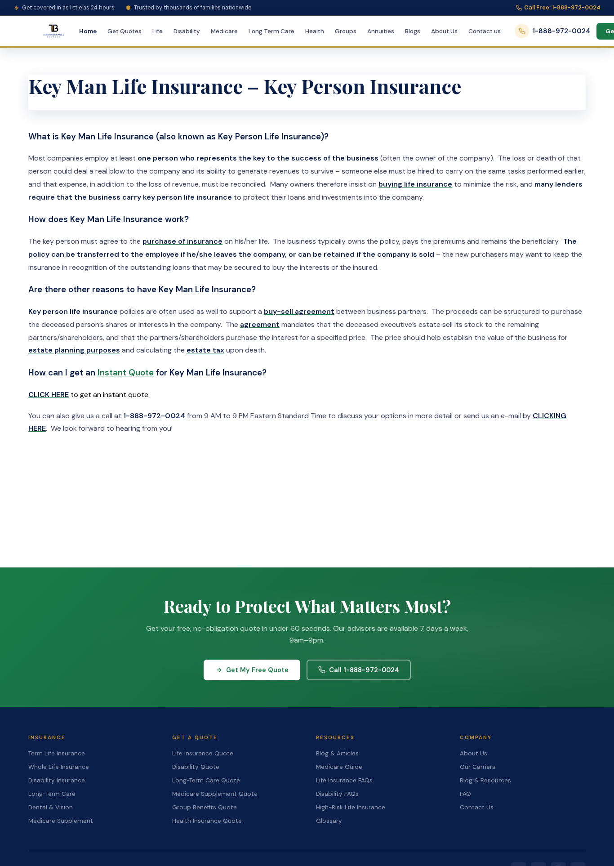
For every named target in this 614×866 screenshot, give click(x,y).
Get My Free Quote (257, 670)
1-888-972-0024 (561, 31)
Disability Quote (195, 767)
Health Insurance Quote (207, 821)
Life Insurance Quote (202, 753)
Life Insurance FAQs (344, 780)
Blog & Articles (337, 753)
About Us (444, 31)
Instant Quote (126, 372)
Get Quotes (124, 31)
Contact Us (477, 807)
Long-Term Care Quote (206, 780)
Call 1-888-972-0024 (364, 670)
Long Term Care (271, 31)
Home (88, 31)
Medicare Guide (339, 767)
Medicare (224, 31)
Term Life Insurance (56, 753)
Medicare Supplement (60, 821)
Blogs (412, 31)
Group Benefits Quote (204, 807)
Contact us (484, 31)
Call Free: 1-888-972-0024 (562, 7)
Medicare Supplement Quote (215, 794)
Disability (187, 31)
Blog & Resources (485, 780)
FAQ (465, 794)
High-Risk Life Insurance (350, 807)
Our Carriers (477, 767)
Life (157, 31)
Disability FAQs (337, 794)
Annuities (380, 31)
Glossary (329, 821)
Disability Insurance (56, 780)
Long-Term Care (52, 794)
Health (314, 31)
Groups (345, 31)
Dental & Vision (50, 807)
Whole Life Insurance (58, 767)
